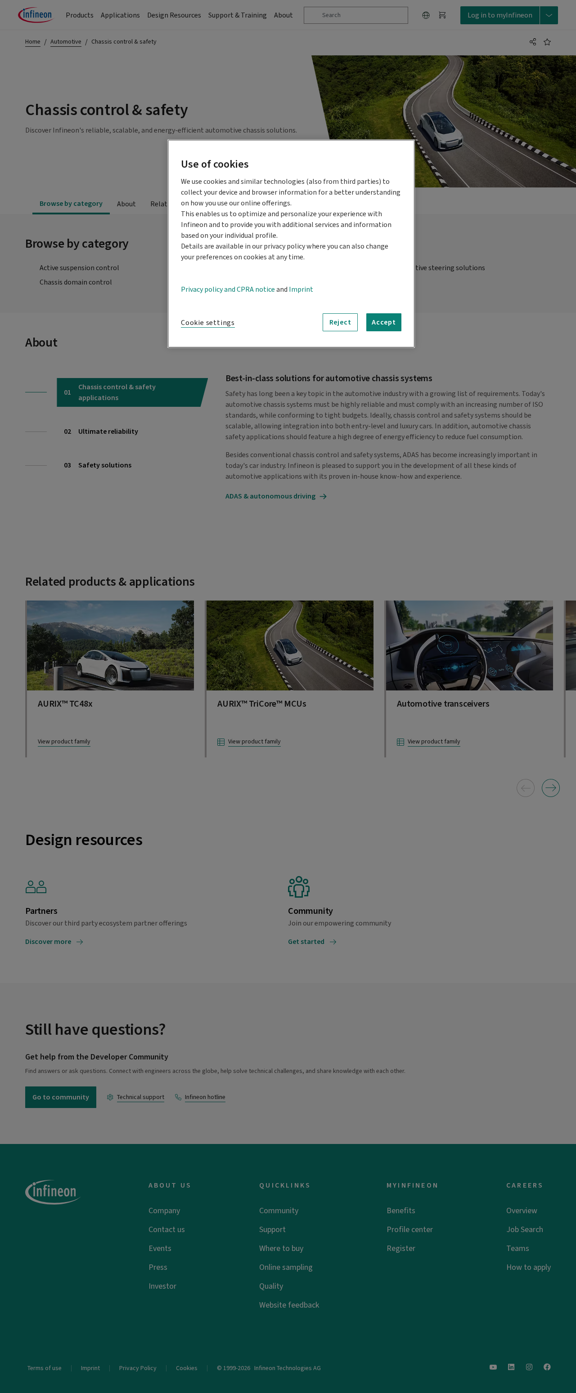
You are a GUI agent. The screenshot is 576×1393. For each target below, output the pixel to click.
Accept (384, 322)
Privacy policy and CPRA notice (228, 289)
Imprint (301, 289)
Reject (340, 322)
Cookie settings (208, 323)
